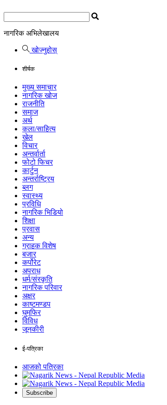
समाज (30, 112)
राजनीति (33, 104)
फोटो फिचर (37, 162)
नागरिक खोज (39, 95)
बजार (29, 254)
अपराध (31, 271)
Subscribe (39, 392)
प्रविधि (31, 204)
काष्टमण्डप (36, 304)
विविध (30, 321)
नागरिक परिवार (42, 287)
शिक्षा (28, 221)
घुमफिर (31, 312)
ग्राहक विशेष (39, 246)
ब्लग (27, 187)
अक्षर (28, 296)
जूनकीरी (33, 329)
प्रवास (31, 229)
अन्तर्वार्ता (33, 154)
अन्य (28, 237)
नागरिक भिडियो (42, 212)
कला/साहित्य (39, 129)
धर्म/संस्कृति (37, 279)
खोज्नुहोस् (43, 50)
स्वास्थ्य (32, 195)
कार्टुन (30, 170)
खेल (27, 137)
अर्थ (27, 120)
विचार (30, 145)
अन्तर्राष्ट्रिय (38, 179)
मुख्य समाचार (39, 87)
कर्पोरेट (31, 262)
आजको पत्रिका (43, 367)
